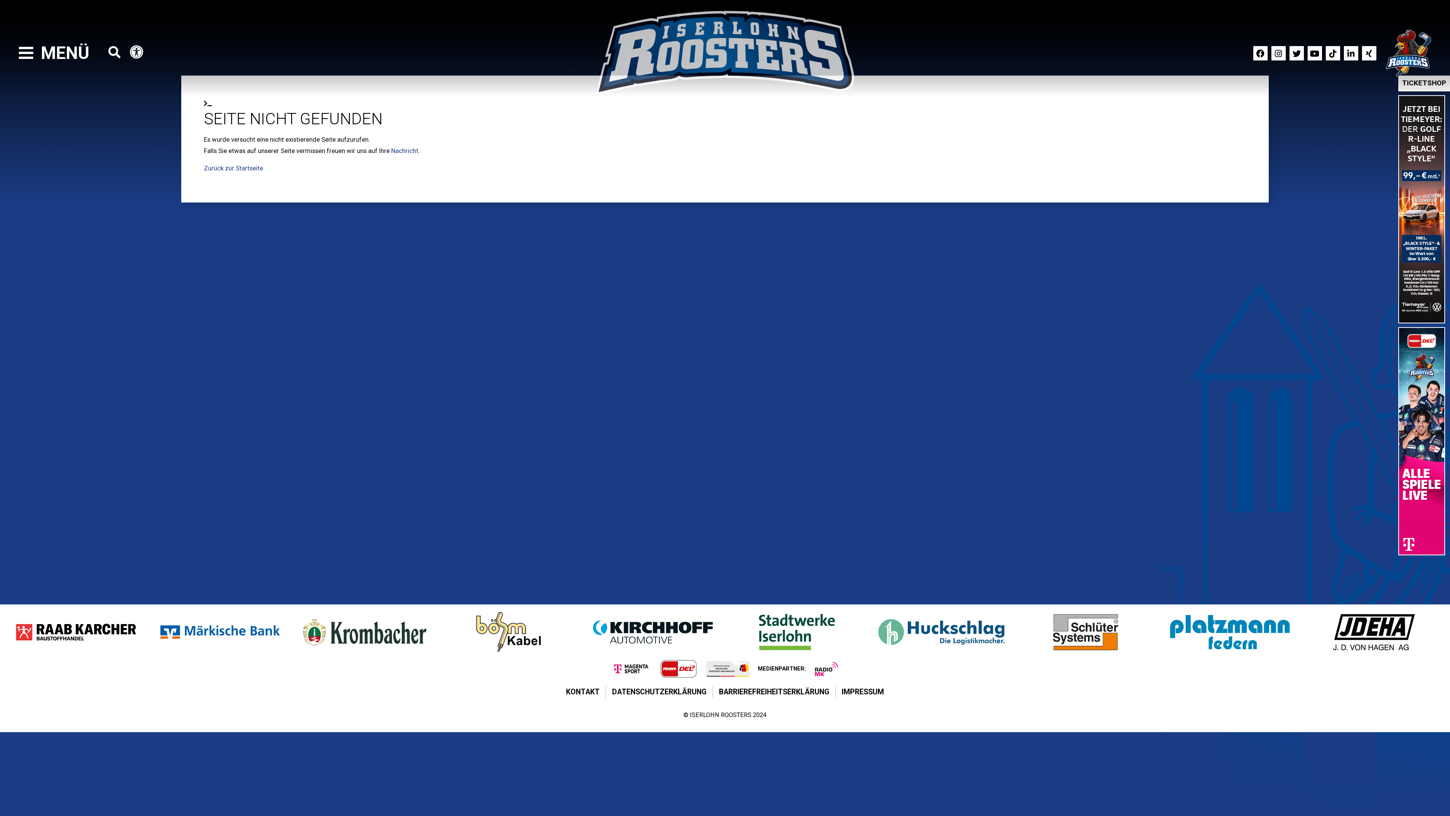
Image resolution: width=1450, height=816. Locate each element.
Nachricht (404, 151)
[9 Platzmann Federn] (1229, 632)
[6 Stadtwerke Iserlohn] (797, 632)
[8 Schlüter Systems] (1085, 632)
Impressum (863, 692)
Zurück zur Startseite (233, 168)
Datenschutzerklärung (659, 692)
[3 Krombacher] (364, 632)
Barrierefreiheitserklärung (774, 692)
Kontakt (583, 692)
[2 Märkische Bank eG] (220, 632)
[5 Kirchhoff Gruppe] (652, 632)
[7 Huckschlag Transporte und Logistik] (941, 632)
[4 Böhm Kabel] (508, 632)
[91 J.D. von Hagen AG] (1374, 632)
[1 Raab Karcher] (75, 632)
